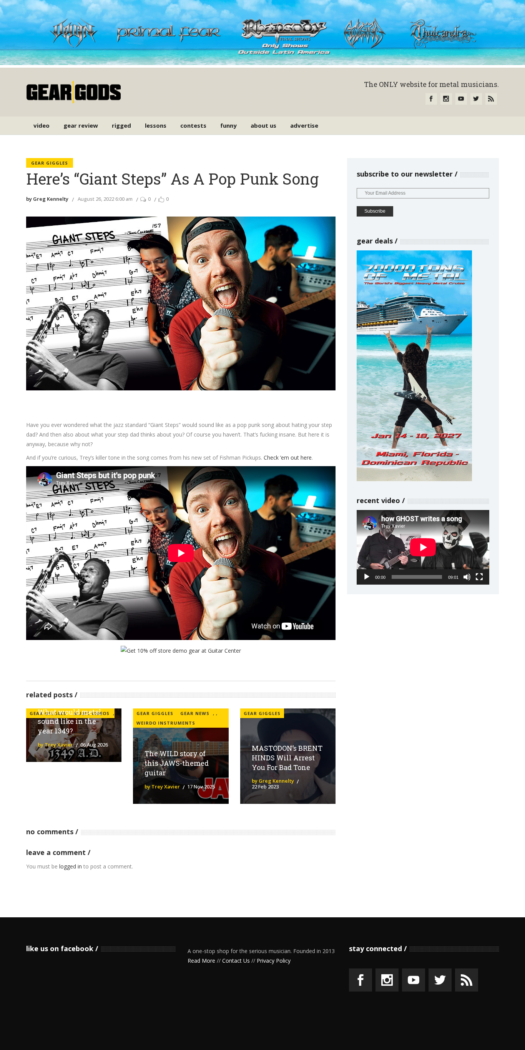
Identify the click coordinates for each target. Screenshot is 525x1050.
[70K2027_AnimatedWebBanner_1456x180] (262, 63)
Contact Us (236, 960)
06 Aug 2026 (94, 744)
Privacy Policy (274, 960)
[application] (423, 547)
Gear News (194, 713)
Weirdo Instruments (165, 723)
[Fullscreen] (479, 577)
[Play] (366, 577)
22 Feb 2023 (265, 786)
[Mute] (467, 577)
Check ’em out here (288, 457)
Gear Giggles (49, 163)
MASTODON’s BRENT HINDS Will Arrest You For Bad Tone (287, 757)
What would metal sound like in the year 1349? (69, 721)
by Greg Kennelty (47, 198)
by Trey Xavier (55, 744)
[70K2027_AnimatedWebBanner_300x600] (414, 479)
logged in (70, 866)
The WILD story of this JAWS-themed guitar (177, 763)
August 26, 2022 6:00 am (105, 198)
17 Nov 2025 (201, 786)
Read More (201, 960)
